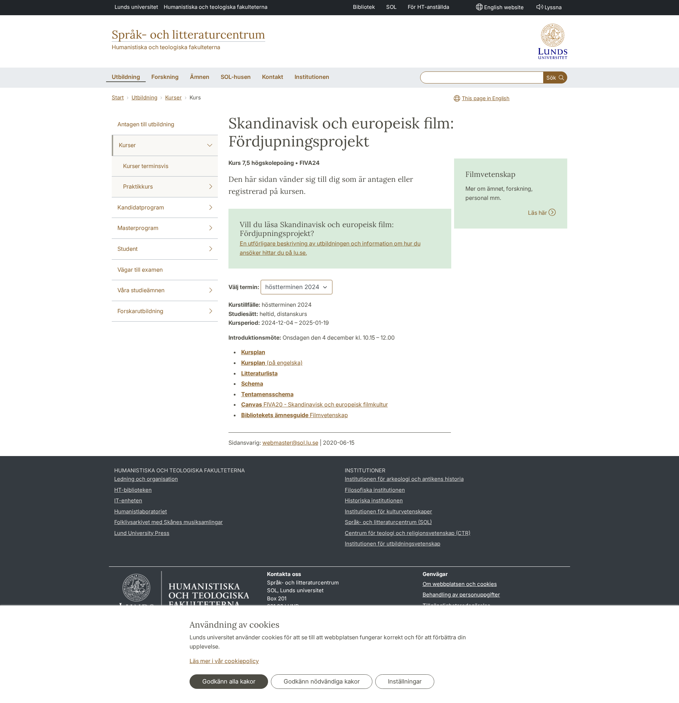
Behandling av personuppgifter (461, 594)
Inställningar (405, 681)
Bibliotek (364, 7)
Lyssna (553, 7)
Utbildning (144, 97)
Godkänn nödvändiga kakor (322, 681)
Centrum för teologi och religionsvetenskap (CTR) (407, 533)
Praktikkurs (138, 186)
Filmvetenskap (294, 415)
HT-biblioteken (133, 489)
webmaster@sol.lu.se (290, 442)
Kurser (173, 97)
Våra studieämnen (140, 290)
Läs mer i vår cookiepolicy (224, 660)
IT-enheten (128, 500)
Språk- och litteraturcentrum (188, 34)
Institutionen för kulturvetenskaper (388, 511)
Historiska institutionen (374, 500)
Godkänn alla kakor (228, 681)
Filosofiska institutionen (375, 489)
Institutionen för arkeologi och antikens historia (404, 479)
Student (127, 248)
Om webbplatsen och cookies (460, 584)
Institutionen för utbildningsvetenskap (392, 543)
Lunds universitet (136, 7)
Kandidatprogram (140, 207)
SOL (391, 7)
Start (118, 97)
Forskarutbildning (140, 311)
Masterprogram (137, 227)
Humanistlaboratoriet (140, 511)
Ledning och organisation (146, 479)
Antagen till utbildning (145, 124)
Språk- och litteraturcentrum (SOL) (388, 522)
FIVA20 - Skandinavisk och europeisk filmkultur (314, 404)
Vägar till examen (140, 269)
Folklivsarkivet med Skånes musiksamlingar (168, 522)
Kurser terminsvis (145, 165)
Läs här (538, 212)
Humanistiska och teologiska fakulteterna (215, 7)
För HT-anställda (428, 7)
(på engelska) (272, 362)
